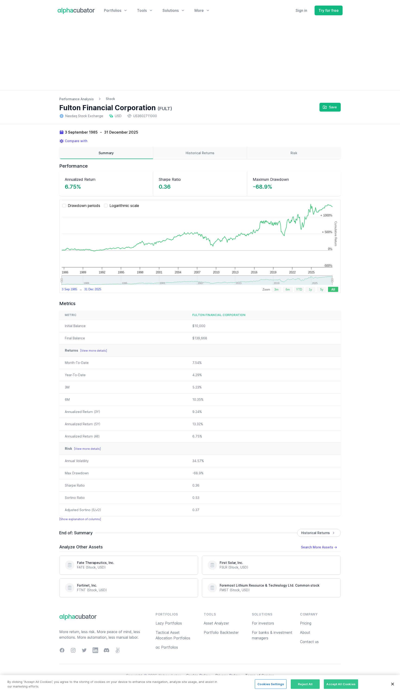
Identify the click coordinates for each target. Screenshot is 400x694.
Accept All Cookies (340, 684)
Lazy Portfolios (169, 623)
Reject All (305, 684)
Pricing (305, 623)
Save (333, 107)
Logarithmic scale (124, 205)
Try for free (329, 10)
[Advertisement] (200, 55)
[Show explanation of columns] (80, 519)
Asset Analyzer (216, 623)
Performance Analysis (76, 99)
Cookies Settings (270, 684)
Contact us (309, 641)
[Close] (393, 684)
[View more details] (93, 350)
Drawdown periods (84, 205)
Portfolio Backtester (221, 632)
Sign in (301, 10)
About (305, 632)
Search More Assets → (319, 547)
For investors (263, 623)
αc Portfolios (167, 647)
